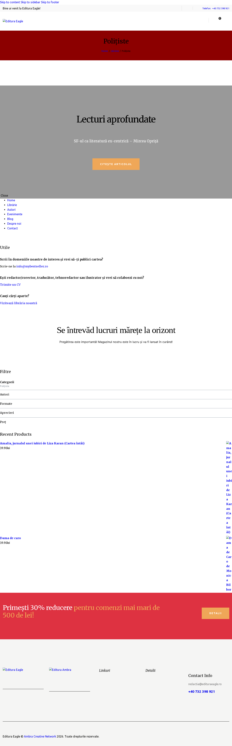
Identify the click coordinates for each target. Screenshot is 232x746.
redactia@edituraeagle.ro (205, 684)
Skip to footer (50, 2)
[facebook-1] (2, 237)
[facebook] (187, 8)
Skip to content (10, 2)
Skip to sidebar (30, 2)
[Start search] (227, 20)
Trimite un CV (10, 284)
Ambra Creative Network (40, 736)
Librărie (115, 51)
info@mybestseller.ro (32, 266)
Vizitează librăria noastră (18, 303)
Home (105, 51)
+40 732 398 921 (201, 691)
